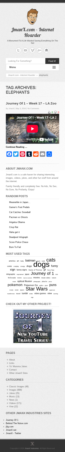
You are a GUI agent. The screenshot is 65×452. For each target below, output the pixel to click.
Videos (12, 403)
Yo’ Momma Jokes (18, 366)
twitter (31, 293)
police (41, 285)
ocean (14, 281)
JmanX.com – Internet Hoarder (32, 32)
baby (22, 261)
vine (50, 293)
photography (37, 281)
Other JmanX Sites (18, 373)
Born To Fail (15, 247)
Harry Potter (50, 270)
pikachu (44, 281)
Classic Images (16, 386)
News (11, 400)
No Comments (33, 108)
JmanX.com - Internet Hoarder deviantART (39, 50)
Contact (13, 369)
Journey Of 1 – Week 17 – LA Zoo (31, 103)
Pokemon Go (31, 285)
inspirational (20, 274)
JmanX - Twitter (13, 433)
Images (12, 390)
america (12, 261)
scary (11, 290)
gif (45, 270)
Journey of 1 (42, 273)
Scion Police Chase (18, 242)
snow (16, 290)
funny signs (22, 270)
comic (9, 266)
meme (19, 278)
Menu (12, 67)
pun (46, 285)
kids (57, 274)
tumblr (25, 293)
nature (54, 278)
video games (40, 293)
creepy (22, 266)
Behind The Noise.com (17, 423)
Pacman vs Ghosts (18, 217)
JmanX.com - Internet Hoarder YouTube (25, 50)
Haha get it (14, 232)
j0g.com (10, 426)
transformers (11, 293)
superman (52, 290)
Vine (11, 406)
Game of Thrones (35, 270)
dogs (41, 264)
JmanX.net (11, 430)
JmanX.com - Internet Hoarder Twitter (18, 50)
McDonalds (12, 278)
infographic (10, 274)
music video (45, 278)
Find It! (52, 61)
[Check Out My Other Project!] (32, 326)
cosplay (16, 266)
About (12, 360)
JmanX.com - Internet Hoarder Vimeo (32, 50)
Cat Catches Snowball (19, 212)
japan (27, 274)
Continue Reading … (16, 147)
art (18, 261)
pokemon (15, 285)
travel (18, 293)
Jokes (12, 393)
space (22, 290)
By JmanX (10, 108)
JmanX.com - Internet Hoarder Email (46, 50)
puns (52, 285)
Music (12, 396)
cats (51, 260)
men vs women (27, 278)
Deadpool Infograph (18, 237)
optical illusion (24, 281)
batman (30, 260)
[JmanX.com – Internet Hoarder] (32, 444)
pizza (50, 281)
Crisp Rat (13, 227)
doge (29, 266)
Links (11, 363)
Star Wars (37, 288)
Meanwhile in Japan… (19, 202)
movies (36, 277)
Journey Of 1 (12, 420)
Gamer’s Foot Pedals (19, 207)
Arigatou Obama (17, 222)
